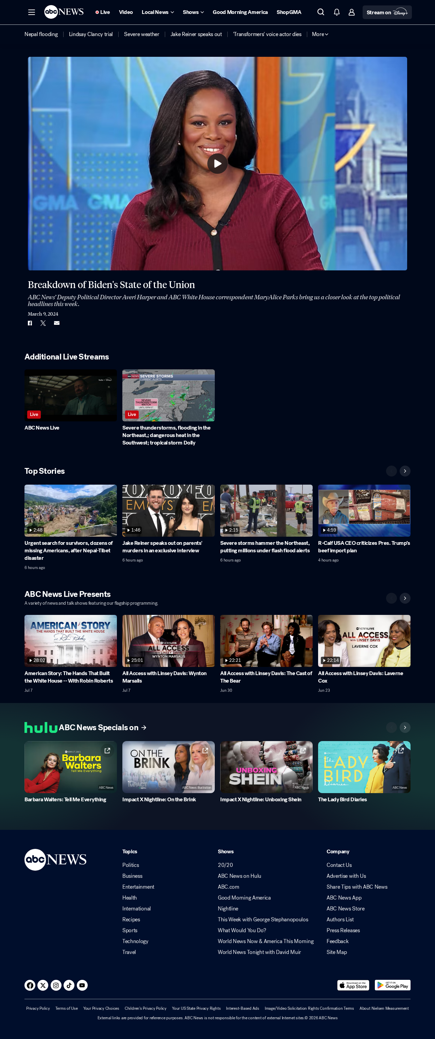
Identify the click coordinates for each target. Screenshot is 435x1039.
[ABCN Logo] (64, 12)
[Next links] (405, 727)
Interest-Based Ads (242, 1008)
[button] (31, 12)
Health (129, 898)
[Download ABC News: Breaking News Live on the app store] (353, 985)
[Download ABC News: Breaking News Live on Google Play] (393, 985)
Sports (129, 930)
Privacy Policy (38, 1008)
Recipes (131, 919)
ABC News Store (346, 908)
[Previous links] (391, 727)
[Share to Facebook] (29, 323)
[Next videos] (405, 471)
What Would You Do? (242, 930)
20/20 (225, 865)
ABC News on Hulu (239, 876)
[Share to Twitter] (43, 323)
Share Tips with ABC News (357, 887)
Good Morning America (244, 898)
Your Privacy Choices (101, 1008)
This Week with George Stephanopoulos (263, 919)
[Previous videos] (391, 471)
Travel (129, 952)
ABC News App (344, 898)
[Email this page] (57, 323)
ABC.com (228, 887)
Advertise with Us (346, 876)
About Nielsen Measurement (384, 1008)
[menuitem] (41, 34)
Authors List (340, 919)
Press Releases (343, 930)
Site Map (337, 952)
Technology (135, 941)
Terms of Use (66, 1008)
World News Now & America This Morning (265, 941)
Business (132, 876)
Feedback (337, 941)
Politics (130, 865)
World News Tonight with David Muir (259, 952)
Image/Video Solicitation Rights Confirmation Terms (309, 1008)
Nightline (228, 908)
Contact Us (339, 865)
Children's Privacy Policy (146, 1008)
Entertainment (138, 887)
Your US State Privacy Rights (196, 1008)
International (136, 908)
